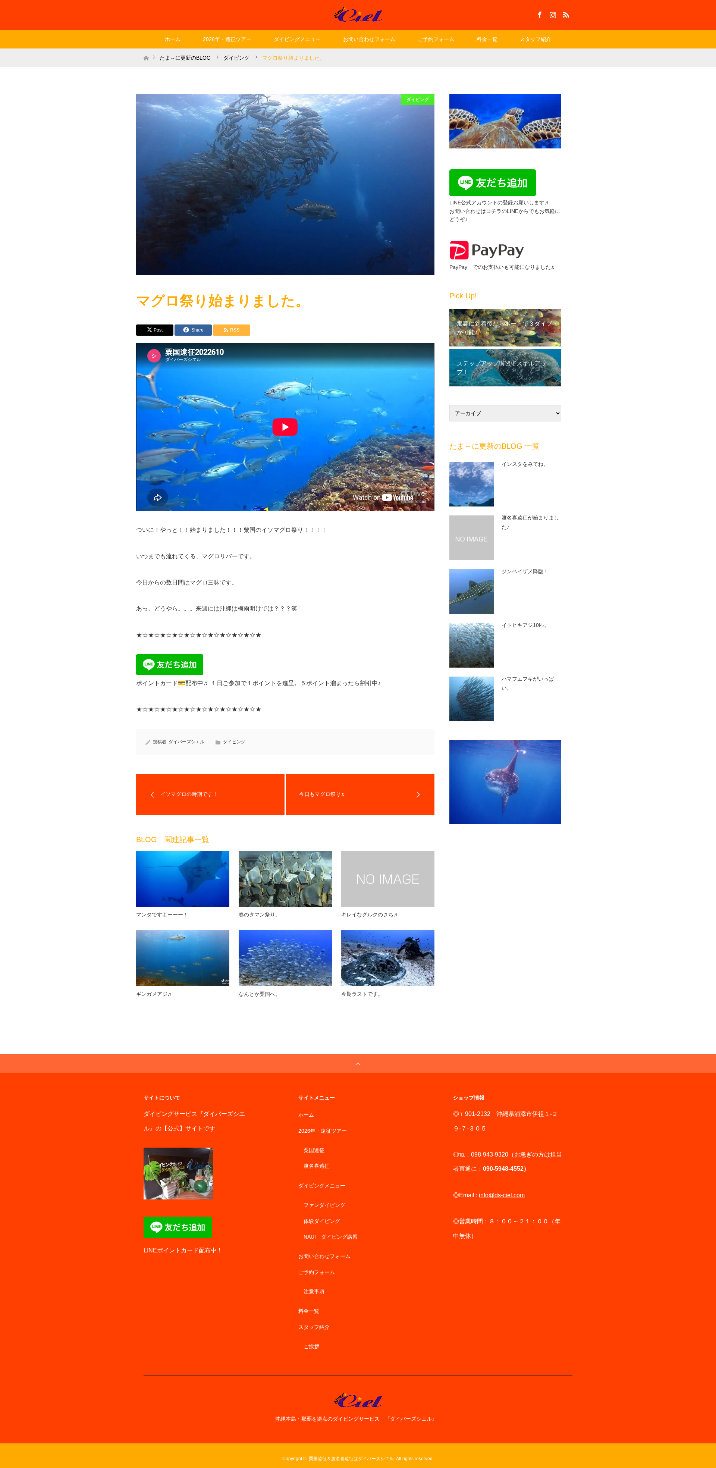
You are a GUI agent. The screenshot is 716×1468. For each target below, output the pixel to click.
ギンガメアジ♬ (154, 994)
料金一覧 (487, 39)
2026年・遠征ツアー (227, 39)
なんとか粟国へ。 (259, 994)
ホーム (172, 39)
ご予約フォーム (436, 39)
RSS (565, 13)
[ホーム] (146, 51)
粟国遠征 (314, 1150)
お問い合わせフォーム (369, 39)
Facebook (538, 13)
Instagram (552, 13)
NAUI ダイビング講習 (331, 1237)
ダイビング (417, 99)
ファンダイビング (324, 1205)
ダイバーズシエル (186, 741)
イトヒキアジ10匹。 (525, 625)
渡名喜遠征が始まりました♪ (530, 522)
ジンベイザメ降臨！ (525, 571)
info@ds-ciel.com (502, 1195)
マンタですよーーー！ (162, 915)
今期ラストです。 (362, 994)
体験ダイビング (322, 1221)
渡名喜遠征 (317, 1166)
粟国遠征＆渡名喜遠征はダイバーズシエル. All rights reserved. (371, 1458)
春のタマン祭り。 (259, 915)
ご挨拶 (311, 1346)
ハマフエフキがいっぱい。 (528, 683)
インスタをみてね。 (525, 464)
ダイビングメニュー (297, 39)
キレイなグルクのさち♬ (370, 915)
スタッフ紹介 (535, 39)
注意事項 (314, 1292)
